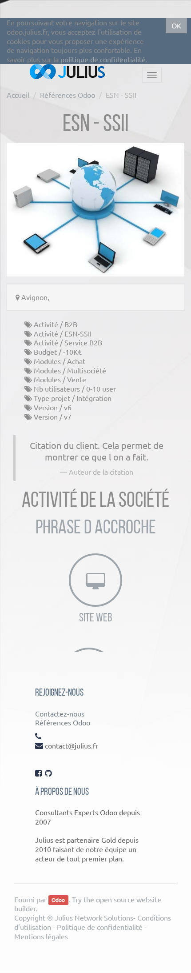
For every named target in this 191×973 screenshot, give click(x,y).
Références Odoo (67, 94)
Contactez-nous (59, 713)
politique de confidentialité (103, 59)
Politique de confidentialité (100, 926)
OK (176, 25)
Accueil (18, 94)
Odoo (58, 900)
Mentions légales (41, 936)
